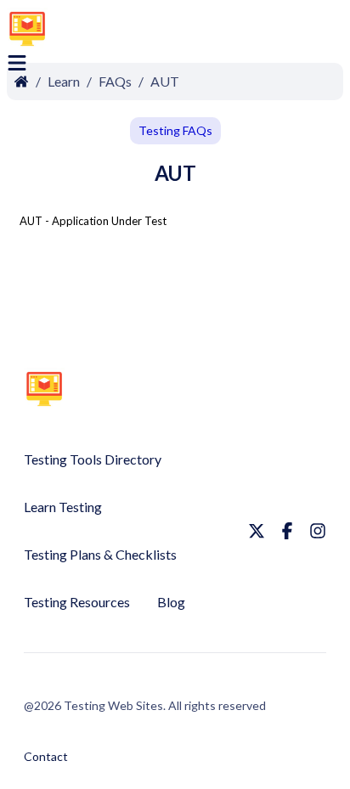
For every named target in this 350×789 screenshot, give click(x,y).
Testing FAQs (175, 130)
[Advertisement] (219, 31)
